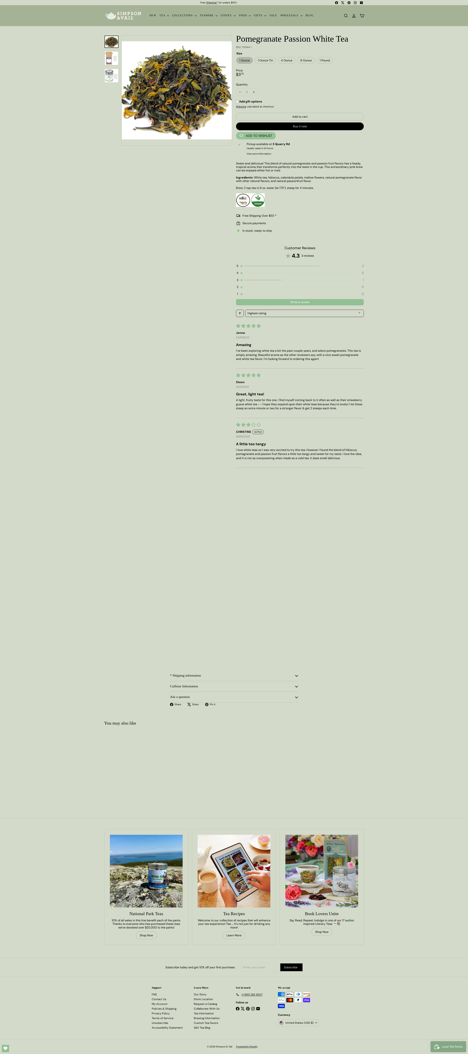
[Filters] (240, 313)
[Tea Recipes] (234, 871)
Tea (162, 15)
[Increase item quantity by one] (254, 92)
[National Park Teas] (146, 871)
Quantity (242, 84)
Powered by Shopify (247, 1046)
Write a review (300, 302)
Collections (183, 15)
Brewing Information (207, 1018)
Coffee (227, 15)
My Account (159, 1004)
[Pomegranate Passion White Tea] (126, 764)
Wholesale (290, 15)
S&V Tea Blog (202, 1028)
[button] (300, 266)
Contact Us (159, 999)
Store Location (203, 999)
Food (243, 15)
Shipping (241, 106)
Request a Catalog (205, 1004)
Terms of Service (162, 1018)
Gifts (258, 15)
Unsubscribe (160, 1023)
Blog (310, 15)
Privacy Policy (161, 1013)
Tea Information (204, 1013)
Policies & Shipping (164, 1009)
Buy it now (300, 126)
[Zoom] (177, 90)
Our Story (200, 994)
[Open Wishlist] (5, 1048)
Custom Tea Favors (206, 1023)
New (153, 15)
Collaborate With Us (207, 1009)
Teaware (207, 15)
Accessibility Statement (167, 1028)
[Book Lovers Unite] (321, 871)
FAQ (154, 994)
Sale (273, 15)
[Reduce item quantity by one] (240, 92)
